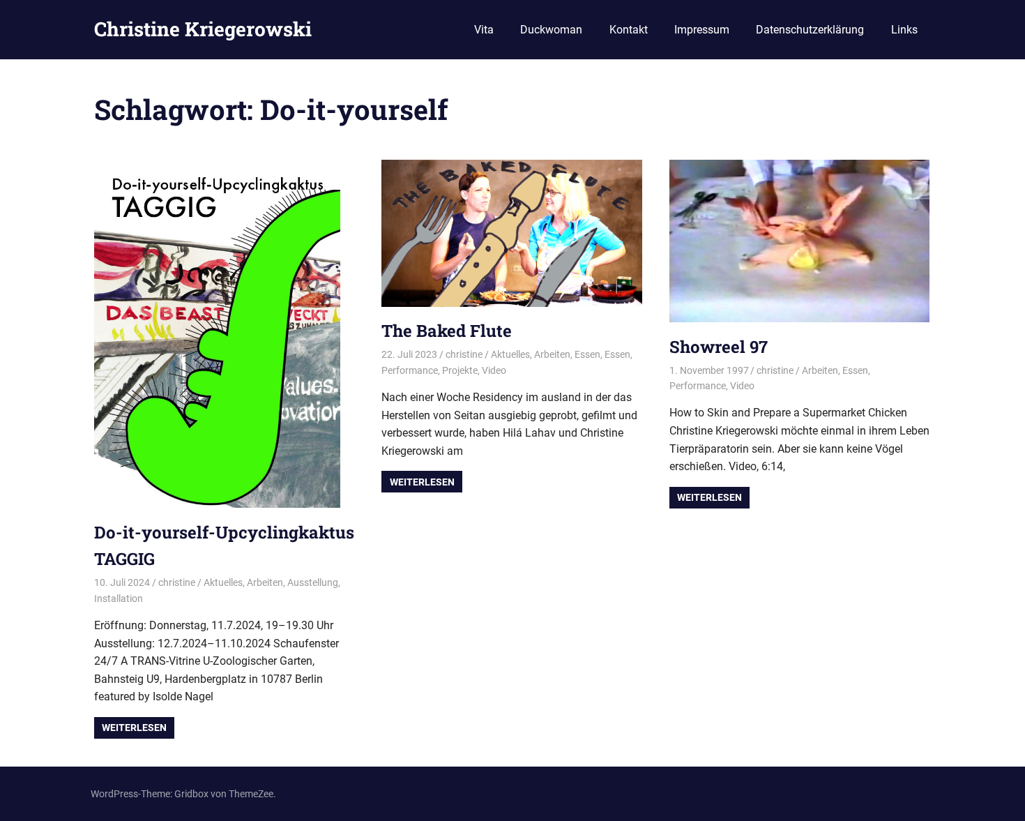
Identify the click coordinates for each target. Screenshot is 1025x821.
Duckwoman (551, 29)
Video (494, 370)
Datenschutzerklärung (810, 29)
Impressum (701, 29)
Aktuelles (223, 582)
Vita (484, 29)
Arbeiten (265, 582)
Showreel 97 (718, 347)
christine (176, 582)
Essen (587, 354)
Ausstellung (312, 582)
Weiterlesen (134, 727)
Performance (409, 370)
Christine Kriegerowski (203, 29)
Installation (118, 598)
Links (904, 29)
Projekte (460, 370)
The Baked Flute (446, 330)
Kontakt (628, 29)
